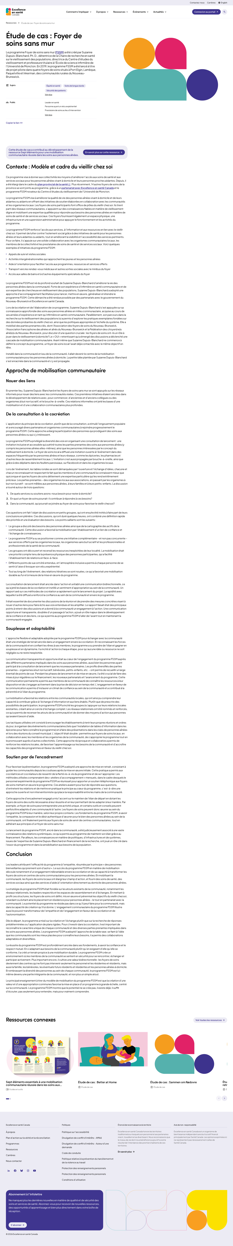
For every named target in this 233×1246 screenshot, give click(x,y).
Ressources (12, 1149)
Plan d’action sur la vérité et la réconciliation (28, 1137)
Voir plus (48, 94)
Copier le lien (12, 122)
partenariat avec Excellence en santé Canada (87, 187)
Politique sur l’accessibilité (75, 1132)
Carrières (211, 3)
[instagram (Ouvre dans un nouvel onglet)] (28, 1170)
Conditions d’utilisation (73, 1179)
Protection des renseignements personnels (84, 1168)
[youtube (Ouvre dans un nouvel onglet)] (34, 1170)
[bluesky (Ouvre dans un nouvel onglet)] (21, 1170)
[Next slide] (224, 1098)
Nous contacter (14, 1160)
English (224, 3)
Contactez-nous (197, 3)
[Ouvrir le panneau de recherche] (224, 12)
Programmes (12, 1143)
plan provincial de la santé (53, 184)
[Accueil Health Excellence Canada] (16, 11)
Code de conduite (71, 1153)
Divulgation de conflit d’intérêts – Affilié (82, 1137)
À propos (10, 1132)
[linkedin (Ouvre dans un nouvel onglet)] (8, 1170)
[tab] (7, 1098)
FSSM (59, 52)
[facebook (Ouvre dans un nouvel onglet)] (15, 1170)
